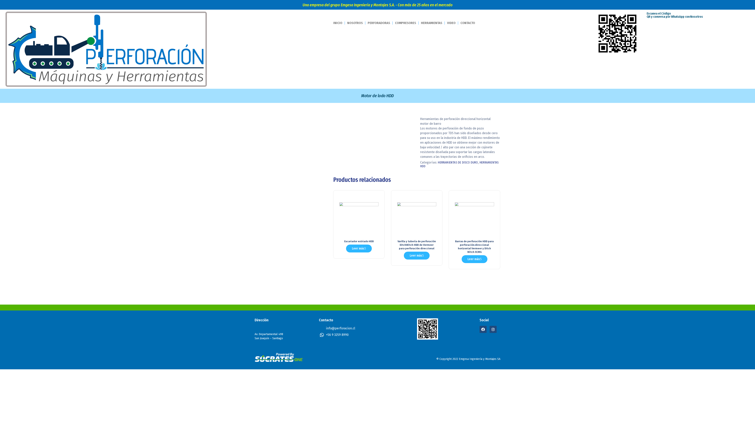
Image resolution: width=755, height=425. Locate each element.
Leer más (358, 248)
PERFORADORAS (379, 23)
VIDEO (451, 23)
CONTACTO (467, 23)
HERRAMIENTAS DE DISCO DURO (458, 162)
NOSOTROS (355, 23)
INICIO (337, 23)
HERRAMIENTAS (431, 23)
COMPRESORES (405, 23)
